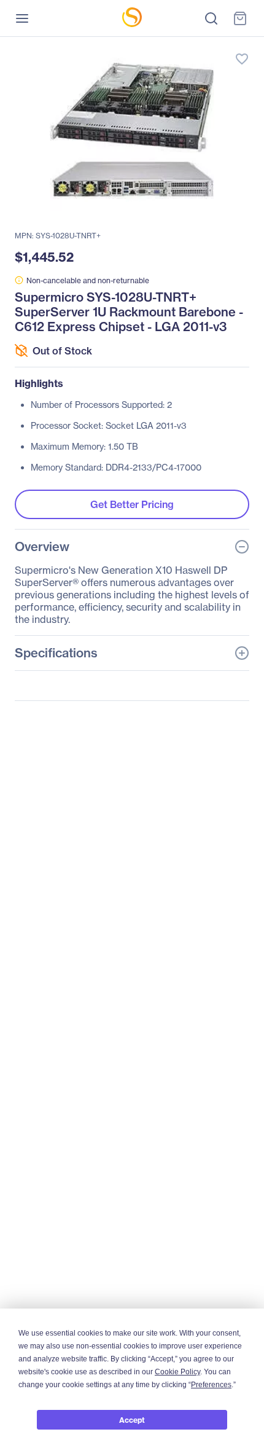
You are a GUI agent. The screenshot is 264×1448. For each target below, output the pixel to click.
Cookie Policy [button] (177, 1372)
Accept (132, 1420)
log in (184, 46)
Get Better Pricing (132, 504)
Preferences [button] (211, 1384)
